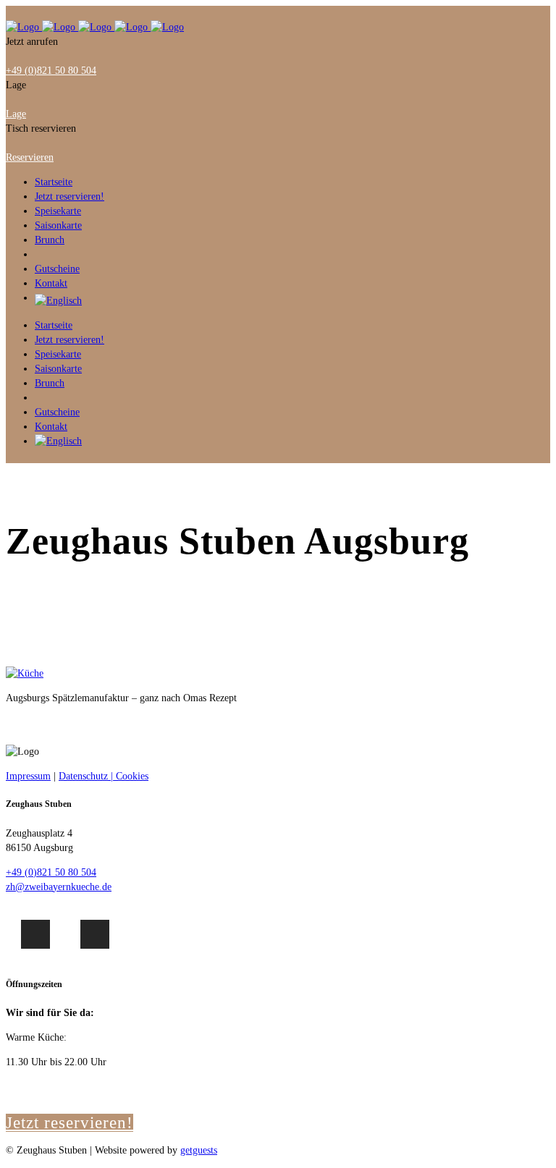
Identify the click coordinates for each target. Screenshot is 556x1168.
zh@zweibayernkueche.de (58, 886)
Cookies (132, 776)
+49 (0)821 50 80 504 (51, 872)
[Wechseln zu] (292, 301)
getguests (198, 1150)
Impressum (28, 776)
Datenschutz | (87, 776)
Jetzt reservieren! (69, 1123)
